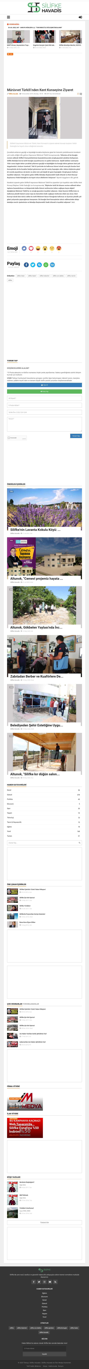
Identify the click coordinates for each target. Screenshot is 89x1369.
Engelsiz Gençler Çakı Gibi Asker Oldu (46, 45)
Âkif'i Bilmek (24, 1195)
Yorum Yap (76, 436)
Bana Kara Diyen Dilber (27, 922)
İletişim (60, 1366)
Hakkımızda (52, 1366)
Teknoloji (43, 818)
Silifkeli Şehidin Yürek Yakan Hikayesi (33, 889)
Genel (43, 790)
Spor (43, 808)
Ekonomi (43, 804)
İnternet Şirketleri (15, 1098)
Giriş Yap (45, 391)
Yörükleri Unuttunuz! (27, 1208)
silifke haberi (32, 276)
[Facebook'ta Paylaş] (26, 264)
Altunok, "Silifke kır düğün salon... (35, 774)
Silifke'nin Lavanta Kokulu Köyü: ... (35, 530)
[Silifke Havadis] (44, 7)
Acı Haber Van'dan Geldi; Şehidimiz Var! (33, 1034)
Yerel (10, 54)
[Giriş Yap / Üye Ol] (80, 17)
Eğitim (43, 827)
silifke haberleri (44, 276)
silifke (10, 280)
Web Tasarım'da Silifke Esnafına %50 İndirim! (24, 1127)
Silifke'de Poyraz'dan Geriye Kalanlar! (32, 914)
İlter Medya (17, 1104)
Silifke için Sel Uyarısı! (27, 1025)
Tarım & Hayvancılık (43, 822)
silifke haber (21, 276)
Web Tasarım (13, 1118)
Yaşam (43, 813)
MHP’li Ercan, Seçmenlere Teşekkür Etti (20, 45)
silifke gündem (49, 1328)
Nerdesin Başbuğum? (27, 1182)
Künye (45, 1366)
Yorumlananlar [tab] (31, 1004)
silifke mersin (71, 276)
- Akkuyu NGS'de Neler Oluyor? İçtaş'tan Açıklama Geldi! (34, 27)
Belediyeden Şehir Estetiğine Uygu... (36, 725)
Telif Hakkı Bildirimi (34, 1366)
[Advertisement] (44, 71)
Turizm (43, 836)
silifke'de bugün (62, 1328)
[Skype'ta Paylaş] (39, 264)
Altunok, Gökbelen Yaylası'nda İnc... (36, 627)
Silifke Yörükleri (25, 906)
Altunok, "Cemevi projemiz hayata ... (36, 578)
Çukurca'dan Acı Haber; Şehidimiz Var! (33, 1042)
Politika (43, 799)
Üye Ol (45, 385)
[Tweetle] (32, 264)
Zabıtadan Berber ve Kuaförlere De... (36, 676)
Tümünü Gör (44, 1222)
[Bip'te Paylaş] (52, 264)
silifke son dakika (58, 276)
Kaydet (44, 1354)
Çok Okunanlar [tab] (14, 1004)
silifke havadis (44, 1332)
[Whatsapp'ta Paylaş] (45, 264)
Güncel (43, 795)
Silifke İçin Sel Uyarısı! (27, 898)
